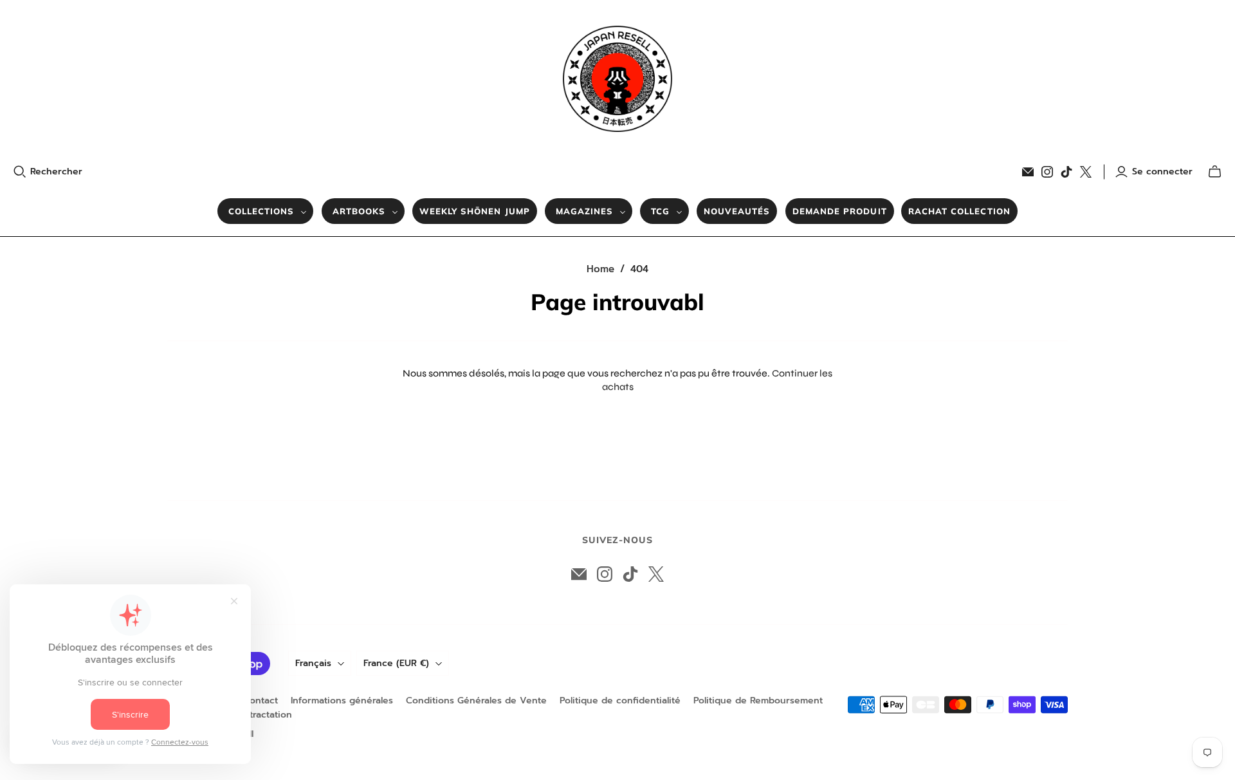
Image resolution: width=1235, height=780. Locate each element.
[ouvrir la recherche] (20, 171)
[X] (1086, 172)
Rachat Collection (959, 211)
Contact (260, 700)
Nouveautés (737, 211)
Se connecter (1162, 171)
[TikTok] (1066, 172)
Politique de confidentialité (620, 700)
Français (313, 663)
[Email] (1028, 172)
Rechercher (56, 171)
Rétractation (265, 714)
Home (600, 269)
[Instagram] (1047, 172)
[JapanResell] (617, 79)
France (396, 663)
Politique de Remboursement (758, 700)
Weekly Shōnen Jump (474, 211)
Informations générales (342, 700)
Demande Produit (839, 211)
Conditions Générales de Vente (476, 700)
